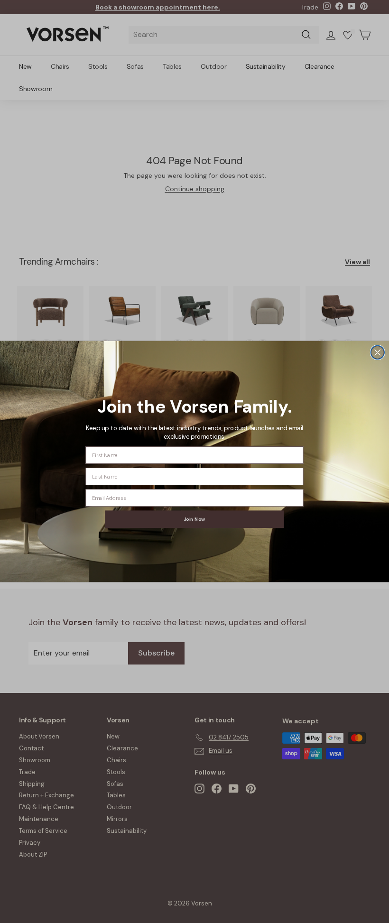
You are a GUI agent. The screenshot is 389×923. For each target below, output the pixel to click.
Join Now (194, 519)
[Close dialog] (377, 353)
